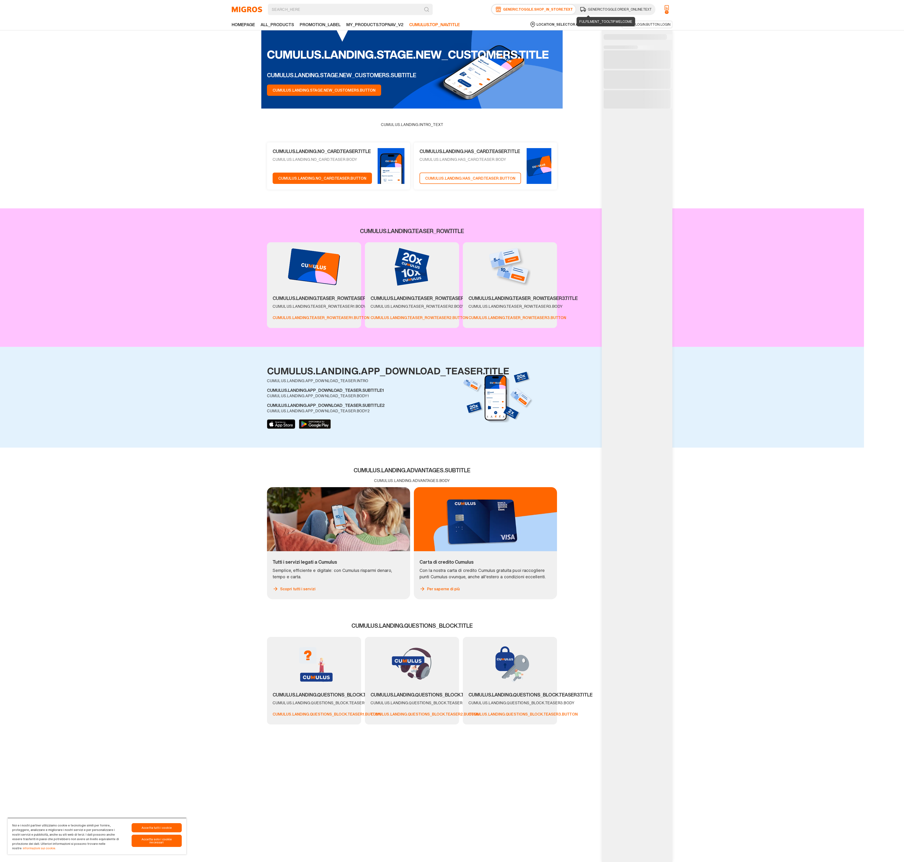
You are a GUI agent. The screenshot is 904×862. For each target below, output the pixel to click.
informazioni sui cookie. (39, 848)
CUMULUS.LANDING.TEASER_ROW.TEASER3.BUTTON (517, 317)
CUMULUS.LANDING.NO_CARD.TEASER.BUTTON (322, 178)
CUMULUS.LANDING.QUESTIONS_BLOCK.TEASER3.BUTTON (523, 714)
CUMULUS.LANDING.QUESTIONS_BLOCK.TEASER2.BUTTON (425, 714)
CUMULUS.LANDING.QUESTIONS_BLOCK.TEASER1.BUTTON (327, 714)
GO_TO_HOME (247, 9)
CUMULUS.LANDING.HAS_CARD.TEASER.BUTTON (470, 178)
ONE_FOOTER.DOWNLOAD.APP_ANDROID (315, 424)
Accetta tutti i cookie (156, 828)
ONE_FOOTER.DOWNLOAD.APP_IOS (281, 424)
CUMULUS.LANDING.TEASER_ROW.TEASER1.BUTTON (321, 317)
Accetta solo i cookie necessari (156, 841)
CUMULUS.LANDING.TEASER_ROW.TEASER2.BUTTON (419, 317)
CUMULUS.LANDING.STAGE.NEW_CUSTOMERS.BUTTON (324, 90)
